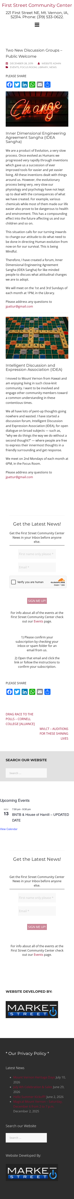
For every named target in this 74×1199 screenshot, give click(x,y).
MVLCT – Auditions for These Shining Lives (54, 734)
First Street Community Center (37, 5)
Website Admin (51, 63)
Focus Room (28, 67)
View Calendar (8, 829)
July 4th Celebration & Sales (32, 1087)
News (53, 67)
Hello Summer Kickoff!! (29, 1097)
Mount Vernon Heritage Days (34, 1077)
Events (14, 67)
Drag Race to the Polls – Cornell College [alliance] (20, 719)
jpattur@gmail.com (19, 306)
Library (43, 67)
